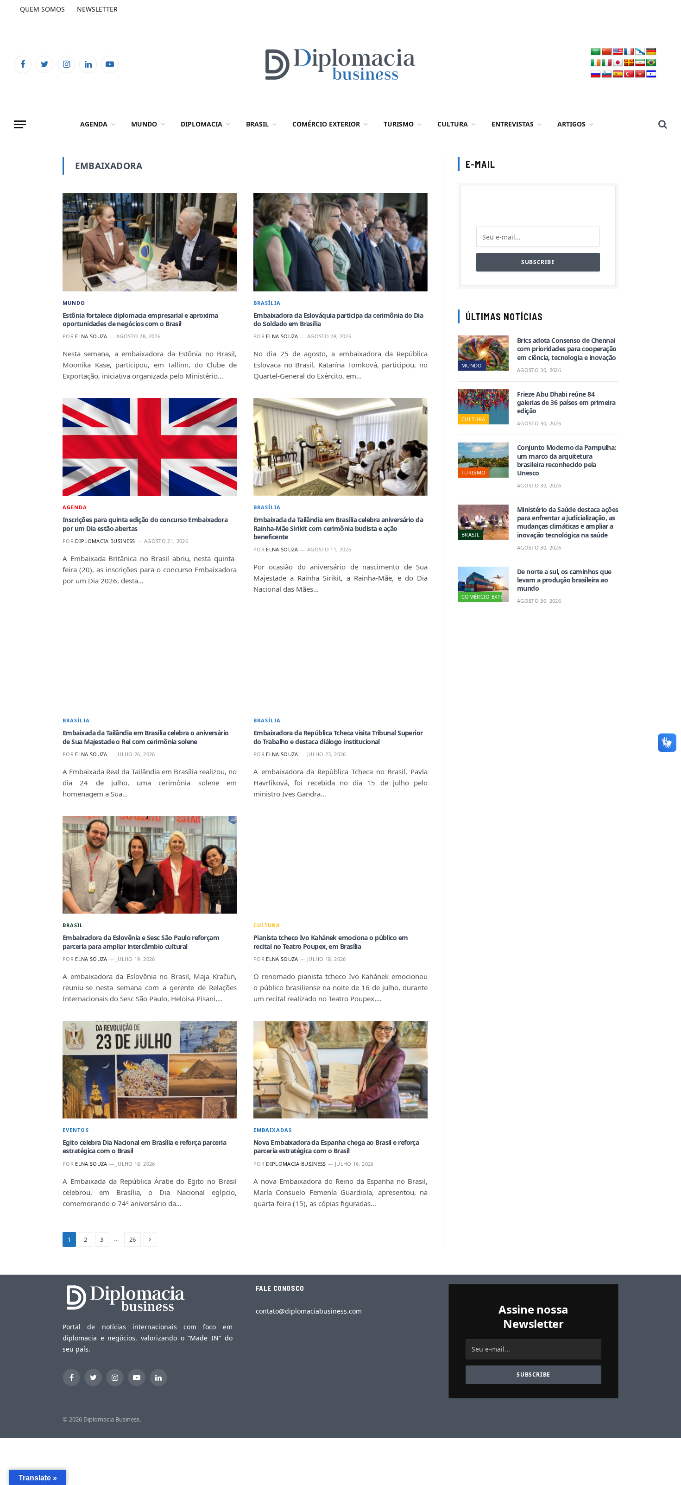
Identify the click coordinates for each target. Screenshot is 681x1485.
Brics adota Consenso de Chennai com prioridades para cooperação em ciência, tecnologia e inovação (567, 348)
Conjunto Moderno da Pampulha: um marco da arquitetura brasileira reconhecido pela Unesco (566, 460)
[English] (618, 51)
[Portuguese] (651, 62)
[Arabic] (596, 51)
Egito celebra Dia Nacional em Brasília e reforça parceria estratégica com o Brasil (144, 1146)
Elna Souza (91, 336)
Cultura (452, 124)
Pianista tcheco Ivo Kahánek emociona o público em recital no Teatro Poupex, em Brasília (330, 942)
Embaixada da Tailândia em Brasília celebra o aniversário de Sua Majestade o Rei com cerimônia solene (146, 737)
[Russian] (596, 74)
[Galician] (640, 51)
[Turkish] (629, 74)
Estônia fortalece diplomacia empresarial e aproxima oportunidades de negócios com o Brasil (140, 319)
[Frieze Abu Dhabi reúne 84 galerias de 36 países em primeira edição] (483, 406)
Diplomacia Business (105, 540)
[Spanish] (618, 74)
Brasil (257, 124)
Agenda (93, 124)
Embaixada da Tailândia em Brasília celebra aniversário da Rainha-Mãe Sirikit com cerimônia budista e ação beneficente (338, 528)
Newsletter (97, 9)
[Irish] (596, 62)
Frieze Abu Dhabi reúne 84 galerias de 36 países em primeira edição (566, 402)
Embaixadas (272, 1129)
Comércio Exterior (326, 124)
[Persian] (640, 62)
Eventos (76, 1129)
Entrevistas (513, 124)
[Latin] (629, 62)
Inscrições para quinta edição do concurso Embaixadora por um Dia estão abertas (145, 524)
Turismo (399, 124)
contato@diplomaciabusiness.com (309, 1311)
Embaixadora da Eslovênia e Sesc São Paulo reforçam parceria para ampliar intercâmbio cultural (141, 942)
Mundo (144, 124)
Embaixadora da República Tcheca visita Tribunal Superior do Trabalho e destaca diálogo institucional (338, 737)
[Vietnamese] (640, 74)
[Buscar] (661, 124)
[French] (629, 51)
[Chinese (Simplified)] (607, 51)
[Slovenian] (607, 74)
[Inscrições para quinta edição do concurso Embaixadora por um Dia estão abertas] (150, 447)
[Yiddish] (651, 74)
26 (132, 1239)
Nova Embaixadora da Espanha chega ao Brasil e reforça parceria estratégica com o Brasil (336, 1146)
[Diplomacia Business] (340, 64)
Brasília (267, 302)
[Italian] (607, 62)
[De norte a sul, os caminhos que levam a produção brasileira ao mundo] (483, 584)
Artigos (571, 124)
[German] (651, 51)
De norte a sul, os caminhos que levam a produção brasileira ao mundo (564, 580)
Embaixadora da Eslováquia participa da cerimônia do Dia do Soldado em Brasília (338, 319)
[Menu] (20, 124)
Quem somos (42, 9)
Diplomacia (201, 124)
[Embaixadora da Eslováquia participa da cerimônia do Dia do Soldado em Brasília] (340, 242)
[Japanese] (618, 62)
